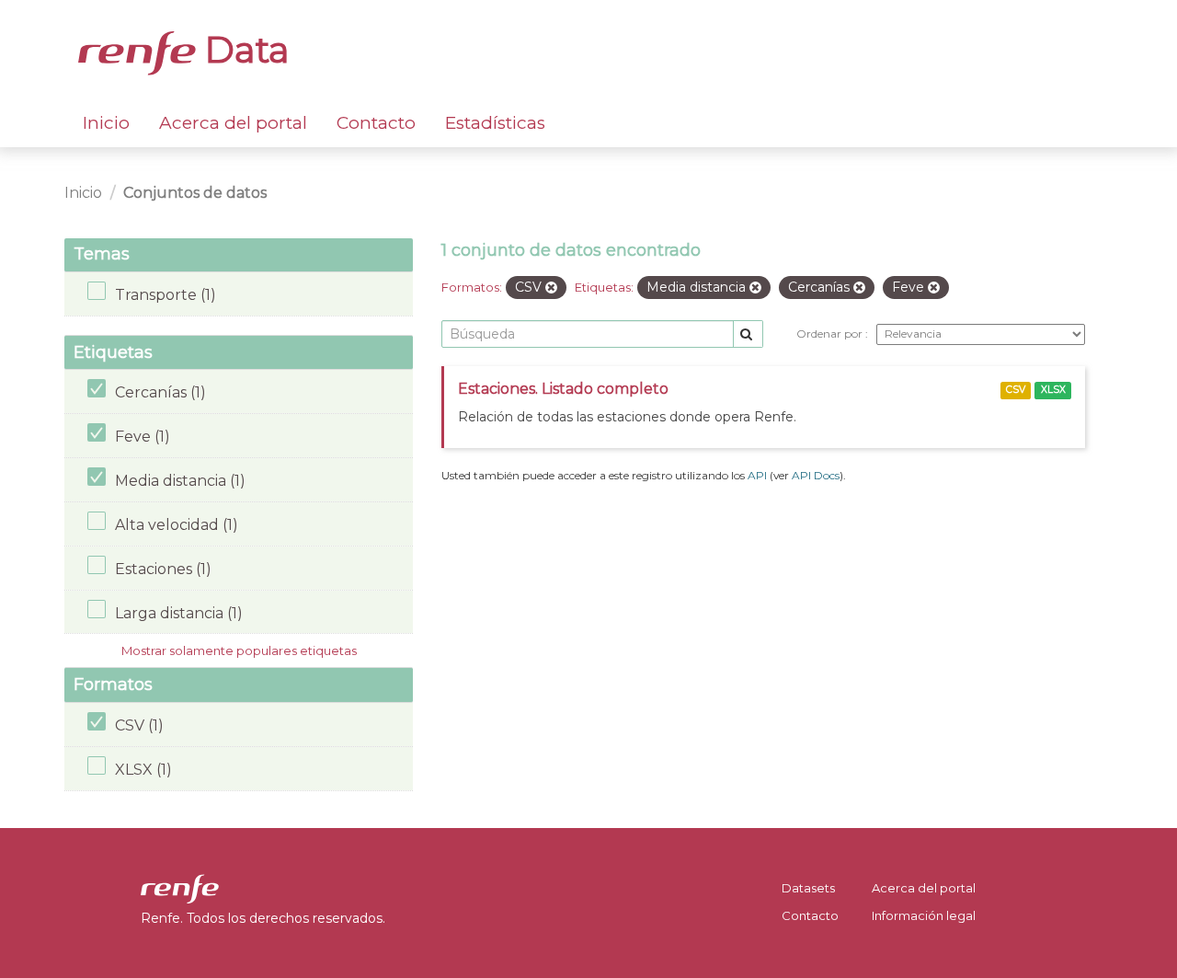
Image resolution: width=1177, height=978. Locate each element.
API (757, 475)
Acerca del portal (233, 122)
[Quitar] (551, 288)
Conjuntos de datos (195, 192)
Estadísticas (495, 122)
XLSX (1053, 390)
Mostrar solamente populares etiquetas (239, 650)
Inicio (106, 122)
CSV (1015, 390)
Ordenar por (830, 333)
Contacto (376, 122)
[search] (748, 334)
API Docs (816, 475)
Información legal (924, 915)
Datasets (808, 887)
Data (243, 50)
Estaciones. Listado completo (563, 388)
